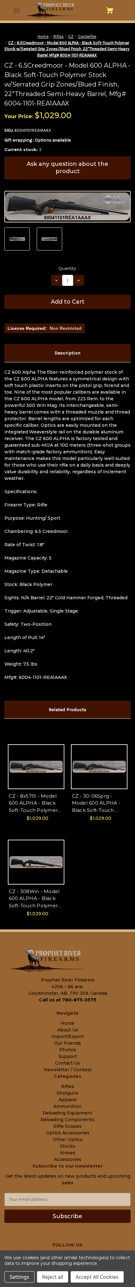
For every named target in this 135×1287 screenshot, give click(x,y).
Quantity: (67, 268)
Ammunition (67, 1106)
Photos (67, 1050)
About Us (67, 1030)
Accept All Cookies (97, 1276)
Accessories (67, 1159)
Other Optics (68, 1139)
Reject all (52, 1276)
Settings (19, 1276)
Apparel (68, 1100)
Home (67, 1023)
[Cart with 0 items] (109, 10)
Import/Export (67, 1036)
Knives (67, 1153)
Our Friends (67, 1043)
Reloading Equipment (67, 1113)
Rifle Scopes (67, 1126)
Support (67, 1056)
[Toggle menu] (16, 10)
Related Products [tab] (67, 709)
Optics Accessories (67, 1133)
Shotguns (67, 1093)
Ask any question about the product (67, 167)
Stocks (67, 1146)
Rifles (67, 1086)
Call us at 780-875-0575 (67, 1000)
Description (67, 353)
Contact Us (67, 1063)
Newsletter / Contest (68, 1069)
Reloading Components (67, 1119)
